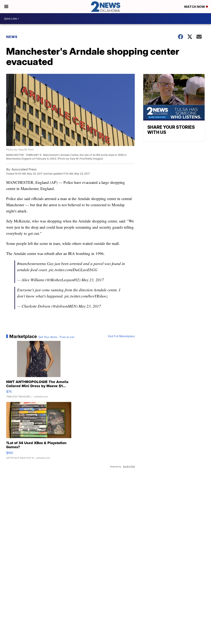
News (12, 37)
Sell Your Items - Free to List (56, 337)
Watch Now (195, 7)
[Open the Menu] (6, 6)
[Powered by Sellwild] (129, 466)
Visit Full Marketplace (121, 336)
